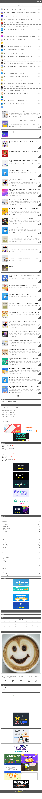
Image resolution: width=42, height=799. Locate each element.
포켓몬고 (21, 554)
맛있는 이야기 (21, 560)
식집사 (21, 555)
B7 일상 (21, 550)
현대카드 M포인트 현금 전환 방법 (8, 416)
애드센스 (21, 568)
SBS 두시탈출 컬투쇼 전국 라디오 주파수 (9, 410)
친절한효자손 (20, 791)
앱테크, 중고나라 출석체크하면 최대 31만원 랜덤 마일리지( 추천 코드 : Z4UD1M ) (19, 63)
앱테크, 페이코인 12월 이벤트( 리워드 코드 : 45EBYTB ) (14, 29)
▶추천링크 (4, 446)
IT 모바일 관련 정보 (21, 528)
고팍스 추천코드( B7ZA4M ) (7, 445)
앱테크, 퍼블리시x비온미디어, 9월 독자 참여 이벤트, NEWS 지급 (15, 100)
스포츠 (21, 534)
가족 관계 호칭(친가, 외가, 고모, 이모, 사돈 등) (10, 407)
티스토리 (21, 566)
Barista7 (3, 1)
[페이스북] (5, 681)
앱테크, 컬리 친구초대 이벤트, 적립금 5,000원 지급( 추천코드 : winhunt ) (17, 53)
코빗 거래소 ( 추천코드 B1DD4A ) (8, 448)
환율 (21, 548)
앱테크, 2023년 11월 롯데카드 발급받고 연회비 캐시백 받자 (14, 39)
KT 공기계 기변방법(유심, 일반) (7, 419)
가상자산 (21, 542)
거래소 (21, 541)
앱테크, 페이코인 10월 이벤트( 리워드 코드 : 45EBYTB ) (14, 73)
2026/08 (21, 619)
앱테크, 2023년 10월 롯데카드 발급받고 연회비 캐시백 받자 (14, 59)
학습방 (21, 572)
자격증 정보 (21, 573)
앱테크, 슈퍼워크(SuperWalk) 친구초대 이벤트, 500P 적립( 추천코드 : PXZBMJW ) (18, 26)
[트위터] (13, 681)
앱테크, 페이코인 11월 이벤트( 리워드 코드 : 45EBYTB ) (14, 49)
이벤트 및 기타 (21, 545)
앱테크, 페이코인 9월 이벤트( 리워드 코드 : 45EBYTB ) (14, 103)
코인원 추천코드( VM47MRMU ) (7, 453)
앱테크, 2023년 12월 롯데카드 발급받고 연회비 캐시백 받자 (14, 9)
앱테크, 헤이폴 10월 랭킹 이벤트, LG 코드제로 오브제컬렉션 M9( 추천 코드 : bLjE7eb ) (19, 66)
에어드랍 (21, 547)
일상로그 (21, 561)
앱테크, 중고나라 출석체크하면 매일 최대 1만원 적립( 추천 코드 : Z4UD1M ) (17, 46)
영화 (21, 519)
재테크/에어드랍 (12, 136)
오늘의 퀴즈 (21, 544)
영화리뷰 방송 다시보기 (21, 524)
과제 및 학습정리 (21, 575)
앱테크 (21, 539)
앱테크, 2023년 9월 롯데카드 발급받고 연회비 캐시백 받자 (14, 90)
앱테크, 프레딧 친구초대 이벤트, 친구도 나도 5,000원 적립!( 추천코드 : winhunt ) (18, 19)
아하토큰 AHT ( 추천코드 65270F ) (8, 459)
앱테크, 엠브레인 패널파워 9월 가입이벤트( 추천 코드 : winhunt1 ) (16, 93)
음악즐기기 (21, 563)
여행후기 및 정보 (21, 557)
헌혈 (21, 532)
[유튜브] (29, 681)
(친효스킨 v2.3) (25, 791)
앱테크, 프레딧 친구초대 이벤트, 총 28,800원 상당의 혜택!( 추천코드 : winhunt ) (18, 83)
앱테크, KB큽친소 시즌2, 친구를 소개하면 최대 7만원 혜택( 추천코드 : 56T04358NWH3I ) (20, 12)
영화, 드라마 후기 (21, 521)
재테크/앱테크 (12, 116)
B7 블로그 (21, 565)
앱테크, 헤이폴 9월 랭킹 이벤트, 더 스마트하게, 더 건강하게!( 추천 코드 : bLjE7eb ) (19, 96)
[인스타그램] (21, 681)
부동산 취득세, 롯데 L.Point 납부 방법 (8, 414)
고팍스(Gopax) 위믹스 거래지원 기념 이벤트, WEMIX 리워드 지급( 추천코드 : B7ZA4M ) (20, 16)
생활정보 (21, 529)
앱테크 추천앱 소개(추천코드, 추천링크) (9, 401)
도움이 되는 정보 (21, 526)
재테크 (21, 538)
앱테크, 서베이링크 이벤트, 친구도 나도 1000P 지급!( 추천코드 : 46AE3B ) (17, 80)
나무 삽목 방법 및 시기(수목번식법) (8, 412)
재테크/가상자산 (12, 214)
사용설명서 (21, 531)
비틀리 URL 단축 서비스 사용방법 (8, 421)
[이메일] (36, 681)
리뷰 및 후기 (21, 552)
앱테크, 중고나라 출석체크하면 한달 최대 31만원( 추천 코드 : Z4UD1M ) (17, 22)
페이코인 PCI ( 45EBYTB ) (6, 456)
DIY (21, 558)
